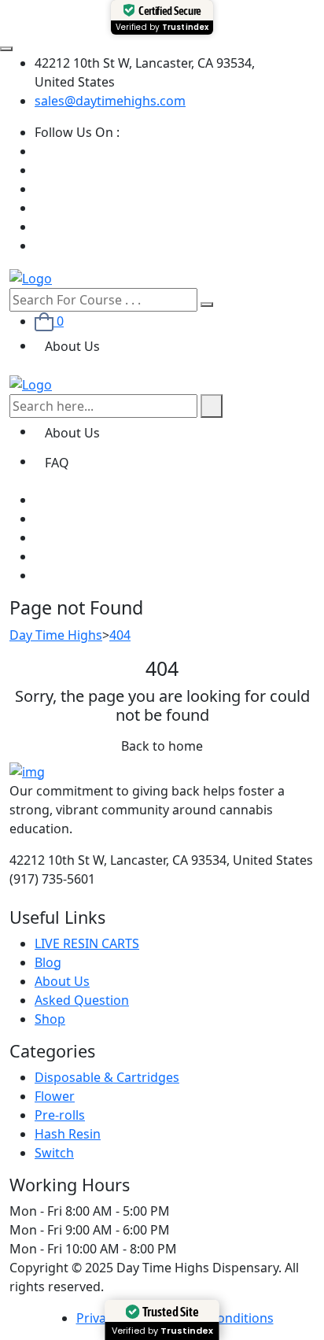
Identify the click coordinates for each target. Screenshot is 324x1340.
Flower (55, 1096)
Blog (48, 962)
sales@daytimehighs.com (110, 100)
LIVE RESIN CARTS (87, 943)
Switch (54, 1152)
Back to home (162, 746)
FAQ (57, 462)
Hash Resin (68, 1134)
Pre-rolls (60, 1115)
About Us (72, 346)
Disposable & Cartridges (107, 1077)
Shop (50, 1019)
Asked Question (82, 1000)
